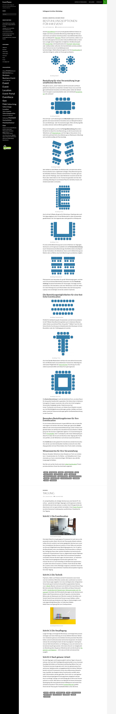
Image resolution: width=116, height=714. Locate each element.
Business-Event (69, 472)
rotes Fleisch (5, 135)
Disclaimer (91, 2)
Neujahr (11, 133)
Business (45, 18)
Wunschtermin (6, 140)
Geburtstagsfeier (62, 476)
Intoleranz (5, 127)
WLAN (48, 586)
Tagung (46, 480)
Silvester (10, 135)
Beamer (46, 692)
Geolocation (5, 53)
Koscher (4, 129)
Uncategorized (6, 61)
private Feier (49, 44)
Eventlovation (76, 50)
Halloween (5, 118)
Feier (66, 474)
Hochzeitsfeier (55, 478)
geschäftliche (51, 31)
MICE (11, 129)
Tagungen (58, 37)
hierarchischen (63, 364)
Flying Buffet (50, 433)
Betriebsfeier (53, 472)
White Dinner (5, 138)
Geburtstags (76, 44)
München (6, 133)
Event (76, 472)
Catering (8, 80)
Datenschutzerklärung (81, 2)
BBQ (11, 70)
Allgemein (5, 47)
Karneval (9, 127)
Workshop (53, 480)
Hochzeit (57, 18)
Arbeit (45, 472)
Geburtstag (51, 18)
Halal (12, 115)
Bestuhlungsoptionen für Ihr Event (60, 22)
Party (4, 57)
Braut (12, 73)
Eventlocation (58, 474)
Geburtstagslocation (75, 476)
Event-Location (48, 474)
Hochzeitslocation (66, 478)
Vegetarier (8, 136)
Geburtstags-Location (50, 476)
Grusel (8, 115)
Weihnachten (13, 136)
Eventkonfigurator (68, 684)
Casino (4, 80)
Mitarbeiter (11, 130)
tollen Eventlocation (71, 464)
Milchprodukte (6, 130)
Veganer (4, 136)
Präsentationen (56, 133)
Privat (62, 18)
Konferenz (76, 478)
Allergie (4, 70)
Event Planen (7, 2)
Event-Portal (77, 507)
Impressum (99, 2)
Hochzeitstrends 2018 (7, 31)
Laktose (7, 129)
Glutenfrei (5, 115)
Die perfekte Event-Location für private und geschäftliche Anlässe (9, 24)
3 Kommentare (59, 496)
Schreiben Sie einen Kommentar (65, 27)
